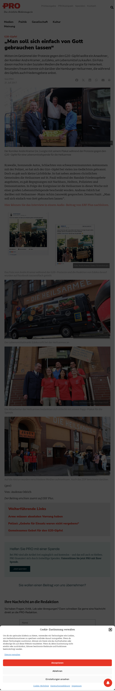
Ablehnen (57, 671)
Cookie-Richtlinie (41, 686)
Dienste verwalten (12, 654)
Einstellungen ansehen (57, 679)
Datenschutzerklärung (60, 686)
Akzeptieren (57, 663)
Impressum (77, 686)
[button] (110, 629)
